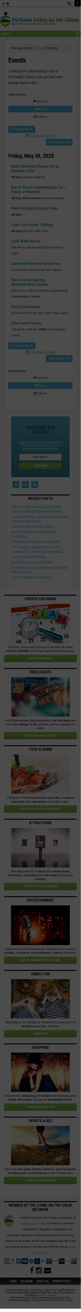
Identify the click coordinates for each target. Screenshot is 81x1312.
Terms (38, 688)
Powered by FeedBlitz (40, 680)
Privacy (50, 688)
